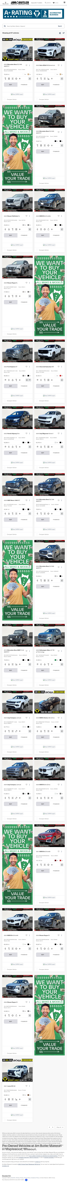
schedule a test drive (24, 1157)
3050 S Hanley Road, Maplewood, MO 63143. (29, 1164)
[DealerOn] (6, 1176)
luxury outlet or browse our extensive (38, 1156)
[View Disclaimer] (19, 78)
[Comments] (30, 78)
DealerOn (13, 1177)
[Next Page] (52, 1127)
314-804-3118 (5, 1166)
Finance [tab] (24, 84)
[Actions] (29, 65)
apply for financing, (34, 1157)
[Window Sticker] (30, 380)
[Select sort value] (63, 32)
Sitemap (17, 1177)
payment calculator (49, 1157)
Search (60, 26)
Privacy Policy (27, 1177)
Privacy (21, 1177)
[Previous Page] (49, 1127)
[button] (31, 50)
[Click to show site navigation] (64, 2)
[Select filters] (60, 33)
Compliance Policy (35, 1177)
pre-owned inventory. (52, 1156)
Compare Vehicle (11, 99)
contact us (37, 1161)
